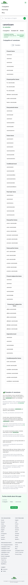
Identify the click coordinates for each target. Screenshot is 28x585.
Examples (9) (14, 30)
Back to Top (14, 507)
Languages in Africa (5, 546)
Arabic (2, 524)
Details (22, 30)
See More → (4, 563)
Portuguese (4, 533)
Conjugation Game (19, 550)
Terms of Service (19, 552)
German (3, 537)
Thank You (3, 560)
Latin (16, 522)
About (16, 546)
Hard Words (4, 558)
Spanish (3, 527)
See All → (3, 539)
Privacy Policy (18, 554)
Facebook (5, 569)
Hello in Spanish (4, 554)
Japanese (3, 526)
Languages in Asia (5, 552)
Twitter (4, 571)
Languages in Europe (6, 550)
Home (16, 544)
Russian (3, 522)
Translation (17, 45)
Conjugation (5, 6)
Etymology (5, 9)
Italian (11, 501)
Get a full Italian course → (20, 35)
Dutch (2, 531)
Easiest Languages (5, 556)
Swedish (17, 533)
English (2, 529)
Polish (16, 537)
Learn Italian (4, 562)
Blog (3, 12)
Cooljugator (5, 501)
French (2, 535)
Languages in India (5, 548)
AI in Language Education (7, 544)
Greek (2, 520)
